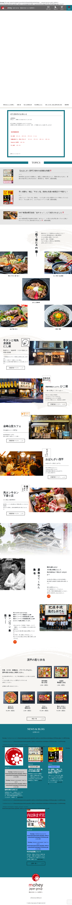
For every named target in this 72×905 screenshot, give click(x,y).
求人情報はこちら (38, 104)
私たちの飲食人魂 (28, 104)
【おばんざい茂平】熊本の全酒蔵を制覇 (34, 171)
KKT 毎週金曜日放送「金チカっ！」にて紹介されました (40, 213)
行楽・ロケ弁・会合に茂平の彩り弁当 (53, 104)
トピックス (54, 766)
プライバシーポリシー (36, 897)
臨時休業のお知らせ (11, 789)
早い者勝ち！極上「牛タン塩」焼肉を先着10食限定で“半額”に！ (43, 192)
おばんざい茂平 (34, 766)
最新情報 (67, 104)
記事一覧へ (34, 863)
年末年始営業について (34, 851)
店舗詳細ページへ (14, 367)
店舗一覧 (19, 104)
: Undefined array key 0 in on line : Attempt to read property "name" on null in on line (16, 779)
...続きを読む (53, 178)
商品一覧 (34, 718)
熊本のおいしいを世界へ (8, 104)
